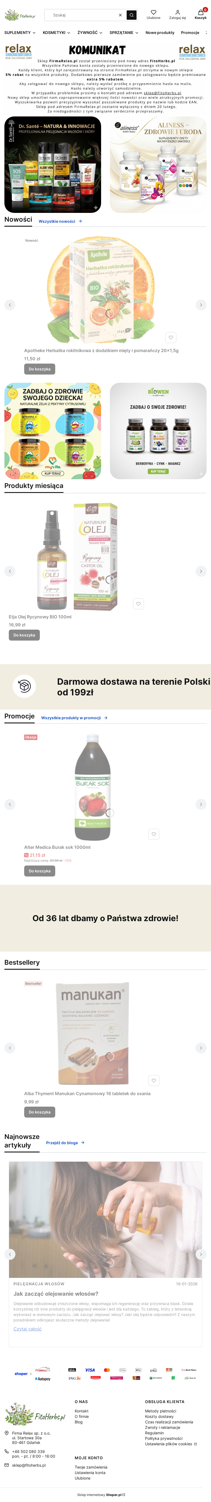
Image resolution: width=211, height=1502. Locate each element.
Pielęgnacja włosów (39, 1283)
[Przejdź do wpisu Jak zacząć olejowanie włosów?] (105, 1220)
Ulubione (82, 1478)
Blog (79, 1422)
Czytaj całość (27, 1329)
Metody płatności (160, 1411)
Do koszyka (40, 369)
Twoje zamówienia (91, 1467)
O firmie (82, 1416)
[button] (132, 15)
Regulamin (154, 1432)
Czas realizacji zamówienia (169, 1422)
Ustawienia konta (90, 1472)
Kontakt (81, 1411)
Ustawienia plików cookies (169, 1443)
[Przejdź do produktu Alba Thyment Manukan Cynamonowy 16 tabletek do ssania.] (93, 1033)
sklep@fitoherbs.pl (29, 1465)
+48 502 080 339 (28, 1451)
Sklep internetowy (99, 1495)
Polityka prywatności (163, 1438)
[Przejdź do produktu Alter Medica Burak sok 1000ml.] (93, 787)
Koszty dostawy (159, 1416)
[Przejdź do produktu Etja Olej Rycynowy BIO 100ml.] (77, 557)
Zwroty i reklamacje (162, 1427)
